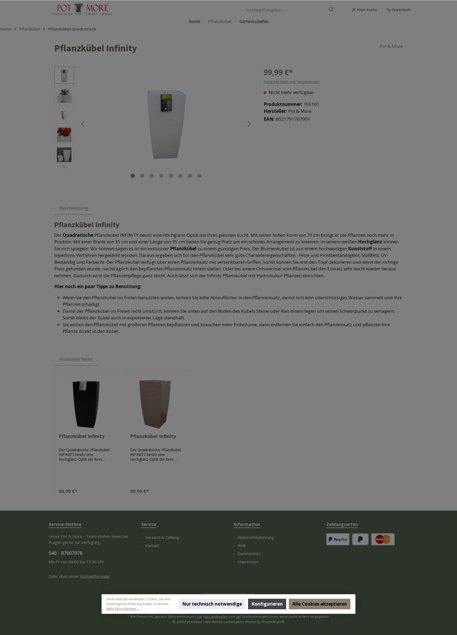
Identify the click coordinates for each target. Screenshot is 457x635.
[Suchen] (331, 10)
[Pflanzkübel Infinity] (86, 402)
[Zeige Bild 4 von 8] (161, 176)
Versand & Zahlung (162, 537)
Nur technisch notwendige (212, 604)
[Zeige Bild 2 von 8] (142, 176)
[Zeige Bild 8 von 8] (199, 176)
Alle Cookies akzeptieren (319, 604)
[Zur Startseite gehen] (82, 10)
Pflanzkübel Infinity (81, 436)
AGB (242, 545)
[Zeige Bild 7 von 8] (190, 176)
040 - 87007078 (65, 553)
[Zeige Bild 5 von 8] (171, 176)
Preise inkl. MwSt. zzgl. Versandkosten (291, 81)
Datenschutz (249, 553)
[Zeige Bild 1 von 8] (133, 176)
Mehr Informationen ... (122, 608)
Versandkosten (215, 616)
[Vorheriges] (83, 123)
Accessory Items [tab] (76, 359)
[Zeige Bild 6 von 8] (180, 176)
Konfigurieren (267, 604)
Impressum (248, 561)
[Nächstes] (249, 123)
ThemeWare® (273, 621)
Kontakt (152, 545)
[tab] (74, 208)
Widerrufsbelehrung (256, 537)
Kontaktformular (95, 576)
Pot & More (391, 46)
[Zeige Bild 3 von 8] (152, 176)
